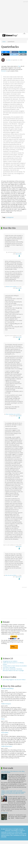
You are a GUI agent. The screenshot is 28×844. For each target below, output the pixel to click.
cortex (4, 41)
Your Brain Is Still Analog (9, 667)
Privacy (3, 830)
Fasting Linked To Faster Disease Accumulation (15, 666)
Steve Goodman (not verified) (13, 414)
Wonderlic (3, 71)
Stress (3, 719)
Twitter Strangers (6, 703)
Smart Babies (4, 732)
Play (19, 66)
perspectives (4, 812)
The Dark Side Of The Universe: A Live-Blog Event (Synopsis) (13, 772)
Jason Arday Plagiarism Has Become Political (14, 679)
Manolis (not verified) (11, 286)
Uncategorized (9, 217)
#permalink (18, 254)
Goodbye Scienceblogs (7, 688)
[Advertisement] (14, 17)
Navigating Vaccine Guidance (10, 661)
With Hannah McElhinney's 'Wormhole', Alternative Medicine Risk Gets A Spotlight (13, 669)
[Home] (10, 36)
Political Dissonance (6, 746)
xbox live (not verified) (10, 575)
